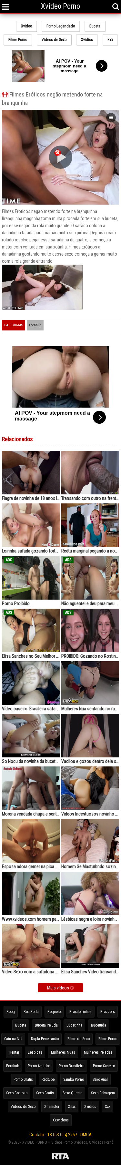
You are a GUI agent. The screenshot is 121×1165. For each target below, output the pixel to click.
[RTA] (60, 1157)
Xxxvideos (61, 1120)
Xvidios (87, 39)
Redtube (48, 1079)
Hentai (14, 1052)
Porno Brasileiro (71, 1066)
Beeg (10, 1011)
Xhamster (51, 1106)
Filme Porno (17, 39)
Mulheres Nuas (63, 1052)
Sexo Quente (72, 1093)
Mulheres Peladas (98, 1052)
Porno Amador (39, 1066)
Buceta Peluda (46, 1025)
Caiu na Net (13, 1039)
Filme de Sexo (78, 1039)
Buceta (94, 26)
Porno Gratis (23, 1079)
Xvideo (26, 26)
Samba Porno (73, 1079)
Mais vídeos (58, 987)
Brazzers (107, 1011)
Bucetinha (74, 1025)
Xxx (110, 39)
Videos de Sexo (54, 39)
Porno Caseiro (104, 1066)
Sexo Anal (100, 1079)
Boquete (54, 1011)
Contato (36, 1134)
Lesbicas (35, 1052)
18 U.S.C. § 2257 (62, 1134)
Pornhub (35, 325)
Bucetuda (98, 1025)
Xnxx (72, 1106)
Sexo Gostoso (16, 1093)
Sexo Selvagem (103, 1093)
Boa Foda (31, 1011)
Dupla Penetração (45, 1039)
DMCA (86, 1134)
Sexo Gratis (45, 1093)
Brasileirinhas (80, 1011)
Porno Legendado (60, 26)
